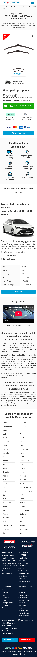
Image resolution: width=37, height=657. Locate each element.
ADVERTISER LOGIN (10, 640)
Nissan (5, 506)
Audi (4, 434)
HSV (4, 464)
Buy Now (18, 292)
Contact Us (5, 590)
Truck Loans (22, 592)
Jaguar (5, 487)
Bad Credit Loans (23, 613)
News (4, 600)
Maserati (23, 480)
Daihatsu (23, 426)
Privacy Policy (6, 597)
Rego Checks (22, 558)
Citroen (5, 457)
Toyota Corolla (23, 7)
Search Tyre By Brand (9, 563)
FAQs (3, 595)
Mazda (22, 483)
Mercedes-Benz (26, 491)
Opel (4, 510)
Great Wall (24, 449)
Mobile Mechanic (23, 573)
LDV (21, 464)
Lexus (22, 468)
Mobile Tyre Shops (8, 558)
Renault (6, 529)
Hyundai (6, 472)
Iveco (5, 483)
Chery (5, 445)
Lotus (22, 472)
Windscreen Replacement (26, 571)
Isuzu (5, 480)
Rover (5, 533)
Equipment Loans (24, 608)
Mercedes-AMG (26, 487)
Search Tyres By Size (8, 560)
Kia (4, 495)
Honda (5, 461)
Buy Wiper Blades (7, 603)
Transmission (22, 576)
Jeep (4, 491)
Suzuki (22, 518)
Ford (22, 438)
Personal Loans (23, 610)
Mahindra (24, 476)
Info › (10, 121)
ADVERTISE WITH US (27, 640)
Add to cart (20, 133)
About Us (5, 592)
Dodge (22, 430)
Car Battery (22, 566)
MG (21, 495)
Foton (22, 442)
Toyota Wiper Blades (11, 7)
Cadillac (6, 442)
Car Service (22, 568)
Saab (22, 499)
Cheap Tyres (6, 568)
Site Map (5, 605)
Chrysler (6, 453)
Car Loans (21, 590)
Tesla (22, 521)
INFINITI (6, 476)
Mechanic (21, 560)
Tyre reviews (6, 571)
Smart (22, 506)
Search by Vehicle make (9, 566)
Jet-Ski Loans (22, 603)
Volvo (22, 533)
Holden (23, 457)
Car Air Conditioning (24, 581)
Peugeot (6, 514)
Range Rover (8, 525)
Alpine (5, 430)
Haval (22, 453)
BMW (5, 438)
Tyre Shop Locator (8, 555)
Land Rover (24, 461)
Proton (5, 521)
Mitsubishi (7, 502)
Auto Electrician (23, 563)
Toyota (22, 525)
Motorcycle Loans (24, 600)
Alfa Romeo (7, 426)
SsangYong (24, 510)
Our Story (5, 608)
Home (2, 7)
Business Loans (23, 595)
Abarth (5, 422)
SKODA (23, 502)
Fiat (21, 434)
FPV (21, 445)
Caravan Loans (23, 597)
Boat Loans (22, 605)
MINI (4, 499)
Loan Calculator (23, 615)
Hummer (6, 468)
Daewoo (23, 422)
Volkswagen (25, 529)
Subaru (23, 514)
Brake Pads (22, 578)
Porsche (6, 518)
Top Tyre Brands (7, 573)
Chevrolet (6, 449)
